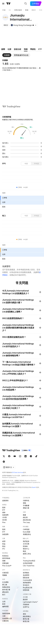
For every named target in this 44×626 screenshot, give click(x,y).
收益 (3, 544)
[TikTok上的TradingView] (36, 456)
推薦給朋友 (6, 587)
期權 (3, 561)
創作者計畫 (6, 589)
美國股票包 (27, 534)
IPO (3, 549)
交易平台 (26, 607)
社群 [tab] (9, 49)
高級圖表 (26, 604)
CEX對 (4, 517)
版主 (3, 594)
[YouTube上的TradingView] (14, 456)
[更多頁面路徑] (10, 10)
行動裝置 (5, 573)
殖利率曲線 (6, 558)
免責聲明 (26, 575)
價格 (24, 503)
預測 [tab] (26, 49)
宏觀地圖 (5, 563)
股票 (3, 507)
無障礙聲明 (27, 583)
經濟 (3, 541)
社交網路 (5, 582)
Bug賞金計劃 (27, 587)
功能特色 (26, 500)
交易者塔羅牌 (27, 563)
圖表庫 (25, 599)
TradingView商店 (29, 561)
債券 (3, 512)
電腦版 (4, 575)
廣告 (24, 614)
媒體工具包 (27, 554)
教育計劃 (26, 621)
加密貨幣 (5, 515)
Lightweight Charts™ (30, 602)
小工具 (25, 597)
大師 (3, 616)
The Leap (26, 522)
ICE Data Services (17, 472)
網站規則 (5, 592)
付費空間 (5, 621)
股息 (3, 546)
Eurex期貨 (26, 532)
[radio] (26, 163)
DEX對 (4, 520)
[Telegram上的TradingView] (30, 456)
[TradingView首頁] (8, 3)
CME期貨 (26, 529)
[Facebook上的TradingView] (9, 456)
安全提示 (26, 585)
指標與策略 (6, 613)
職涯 (24, 551)
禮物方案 (26, 508)
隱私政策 (26, 578)
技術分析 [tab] (17, 49)
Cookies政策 (27, 580)
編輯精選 (5, 606)
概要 (24, 515)
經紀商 (25, 517)
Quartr (34, 487)
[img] (33, 25)
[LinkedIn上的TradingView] (25, 456)
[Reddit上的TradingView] (3, 461)
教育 (3, 604)
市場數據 (26, 505)
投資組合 (5, 556)
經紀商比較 (27, 520)
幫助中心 (26, 549)
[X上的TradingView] (3, 456)
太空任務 (26, 544)
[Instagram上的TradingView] (20, 456)
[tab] (6, 55)
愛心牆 (4, 585)
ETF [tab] (40, 49)
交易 (3, 601)
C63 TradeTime (28, 566)
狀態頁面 (26, 590)
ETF (3, 510)
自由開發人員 (7, 618)
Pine (3, 522)
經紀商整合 (27, 616)
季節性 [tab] (33, 49)
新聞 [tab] (3, 49)
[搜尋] (25, 3)
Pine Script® (6, 566)
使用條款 (26, 573)
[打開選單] (3, 3)
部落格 (25, 546)
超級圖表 (5, 500)
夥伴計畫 (26, 619)
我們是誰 (26, 541)
